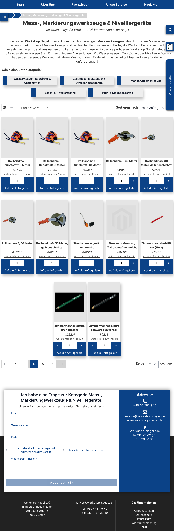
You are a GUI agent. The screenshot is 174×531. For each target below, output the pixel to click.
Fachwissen (80, 4)
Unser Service (116, 4)
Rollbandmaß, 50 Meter (17, 243)
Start (20, 4)
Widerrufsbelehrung (144, 523)
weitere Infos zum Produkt (17, 174)
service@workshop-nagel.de (94, 502)
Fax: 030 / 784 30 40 (94, 512)
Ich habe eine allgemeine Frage (86, 450)
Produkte (150, 4)
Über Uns (48, 4)
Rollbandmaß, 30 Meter (121, 161)
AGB (144, 527)
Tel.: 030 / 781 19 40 (94, 508)
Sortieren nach (127, 107)
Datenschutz (144, 514)
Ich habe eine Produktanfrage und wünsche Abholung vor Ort (36, 450)
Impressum (144, 518)
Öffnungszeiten (170, 84)
